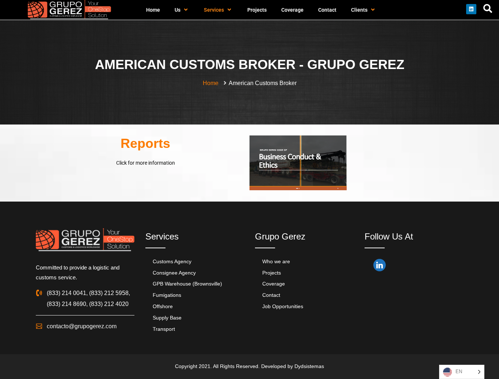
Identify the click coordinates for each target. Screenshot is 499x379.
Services (214, 10)
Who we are (276, 261)
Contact (327, 10)
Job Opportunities (282, 306)
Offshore (163, 306)
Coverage (292, 10)
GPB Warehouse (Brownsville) (187, 284)
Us (177, 10)
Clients (359, 10)
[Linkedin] (471, 9)
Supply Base (167, 318)
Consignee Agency (174, 273)
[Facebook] (376, 266)
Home (153, 10)
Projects (257, 10)
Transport (164, 329)
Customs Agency (172, 261)
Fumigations (167, 295)
